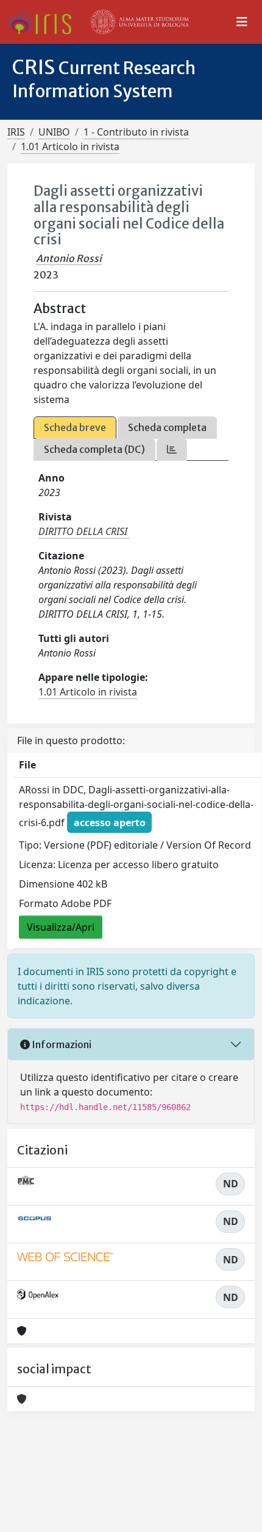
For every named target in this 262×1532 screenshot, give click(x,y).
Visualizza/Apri (60, 927)
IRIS (16, 132)
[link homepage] (44, 21)
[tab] (172, 449)
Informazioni (60, 1044)
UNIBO (54, 132)
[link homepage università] (140, 21)
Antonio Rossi (69, 258)
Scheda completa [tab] (167, 427)
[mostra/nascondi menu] (241, 22)
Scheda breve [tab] (75, 427)
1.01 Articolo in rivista (70, 146)
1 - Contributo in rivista (136, 132)
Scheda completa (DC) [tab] (94, 449)
